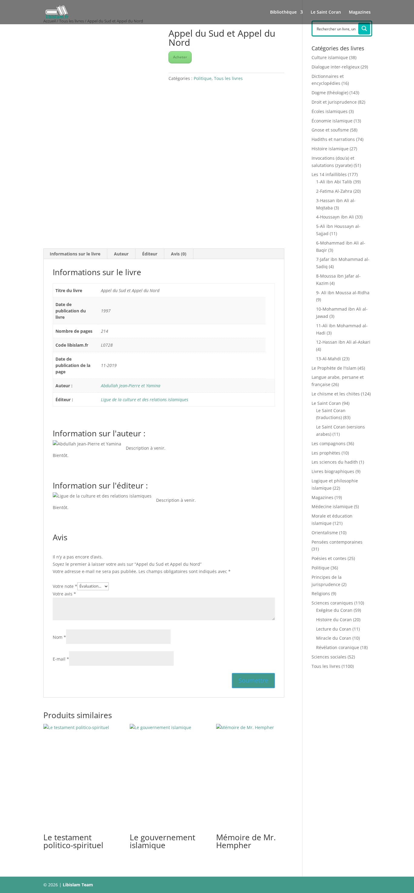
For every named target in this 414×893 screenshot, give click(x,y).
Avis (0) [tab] (178, 254)
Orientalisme (325, 532)
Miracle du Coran (333, 638)
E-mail (61, 659)
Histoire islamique (330, 149)
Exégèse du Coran (334, 610)
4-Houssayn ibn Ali (335, 217)
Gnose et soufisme (330, 130)
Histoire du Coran (334, 619)
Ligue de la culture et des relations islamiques (144, 399)
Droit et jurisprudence (334, 102)
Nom (59, 637)
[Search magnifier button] (364, 28)
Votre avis (64, 594)
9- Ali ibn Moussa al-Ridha (342, 292)
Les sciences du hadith (335, 462)
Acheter (180, 57)
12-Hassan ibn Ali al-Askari (343, 342)
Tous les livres (228, 78)
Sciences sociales (329, 657)
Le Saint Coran (326, 12)
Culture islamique (330, 57)
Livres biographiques (333, 471)
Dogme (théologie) (330, 92)
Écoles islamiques (330, 111)
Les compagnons (329, 443)
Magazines (360, 12)
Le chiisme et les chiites (336, 394)
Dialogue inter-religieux (335, 67)
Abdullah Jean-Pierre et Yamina (130, 385)
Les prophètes (326, 453)
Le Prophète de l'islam (334, 368)
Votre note (65, 586)
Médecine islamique (332, 506)
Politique (203, 78)
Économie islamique (332, 121)
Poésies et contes (329, 558)
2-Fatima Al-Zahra (334, 191)
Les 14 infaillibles (329, 174)
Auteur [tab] (121, 254)
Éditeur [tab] (149, 254)
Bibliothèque (283, 12)
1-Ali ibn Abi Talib (334, 182)
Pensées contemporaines (337, 542)
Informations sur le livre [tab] (75, 254)
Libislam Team (78, 885)
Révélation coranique (337, 647)
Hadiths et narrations (333, 139)
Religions (321, 593)
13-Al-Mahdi (328, 359)
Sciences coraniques (332, 603)
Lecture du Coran (333, 629)
